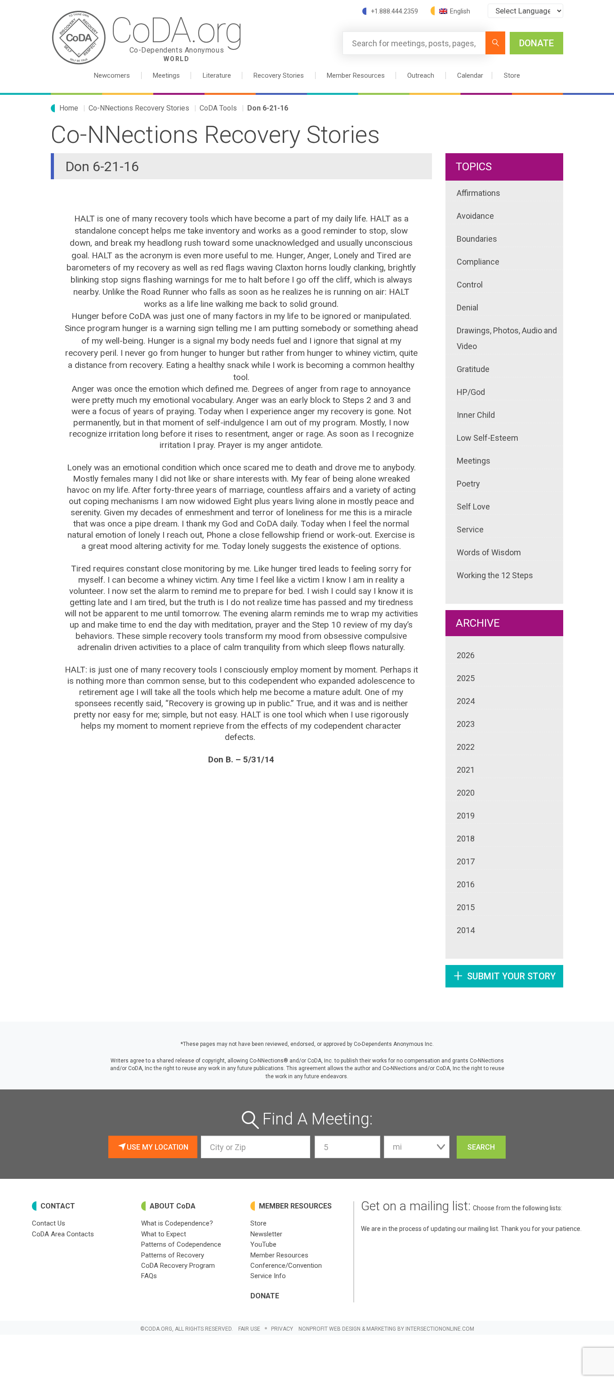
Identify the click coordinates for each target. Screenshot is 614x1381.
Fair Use (249, 1329)
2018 (466, 838)
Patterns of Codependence (181, 1244)
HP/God (471, 392)
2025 (466, 678)
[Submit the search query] (495, 42)
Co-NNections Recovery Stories (139, 108)
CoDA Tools (218, 108)
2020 (466, 792)
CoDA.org (177, 36)
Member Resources (279, 1255)
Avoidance (475, 216)
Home (68, 108)
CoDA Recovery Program (178, 1265)
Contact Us (48, 1223)
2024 (466, 701)
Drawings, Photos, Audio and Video (507, 338)
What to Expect (163, 1234)
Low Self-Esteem (487, 438)
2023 (466, 724)
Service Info (268, 1276)
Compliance (478, 261)
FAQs (149, 1276)
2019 (466, 815)
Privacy (282, 1329)
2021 (466, 770)
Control (470, 284)
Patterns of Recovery (172, 1255)
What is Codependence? (177, 1223)
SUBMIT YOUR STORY (505, 975)
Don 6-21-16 (267, 108)
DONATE (536, 43)
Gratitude (473, 369)
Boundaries (477, 238)
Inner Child (476, 415)
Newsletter (266, 1234)
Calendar (470, 75)
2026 (466, 655)
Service (470, 529)
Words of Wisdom (489, 552)
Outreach (420, 75)
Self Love (473, 506)
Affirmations (478, 193)
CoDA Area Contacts (63, 1234)
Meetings (473, 460)
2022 (466, 747)
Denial (467, 307)
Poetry (468, 483)
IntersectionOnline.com (439, 1329)
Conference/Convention (286, 1265)
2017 (466, 861)
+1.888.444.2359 (394, 11)
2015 (466, 907)
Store (512, 75)
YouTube (263, 1244)
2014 (466, 930)
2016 (466, 884)
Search (481, 1147)
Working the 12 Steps (495, 575)
